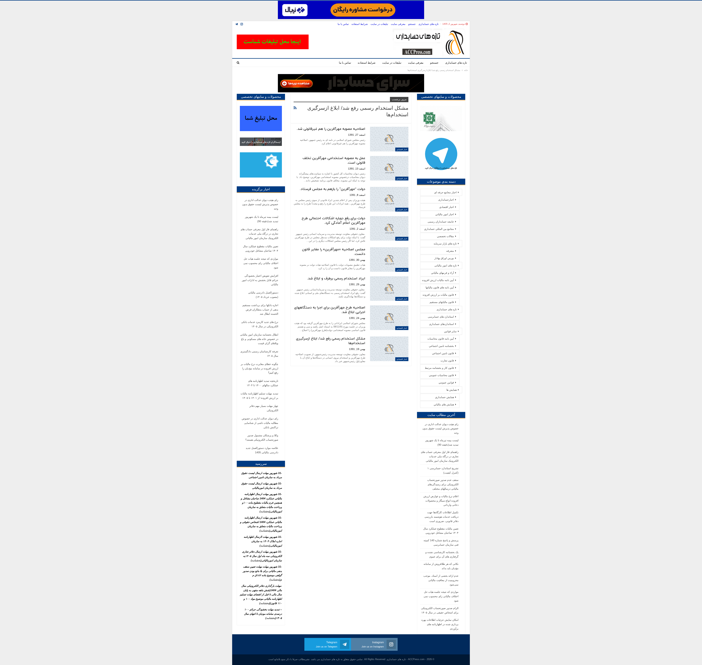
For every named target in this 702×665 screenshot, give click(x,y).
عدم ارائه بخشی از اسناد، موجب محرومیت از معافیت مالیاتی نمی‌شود (440, 580)
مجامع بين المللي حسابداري (439, 228)
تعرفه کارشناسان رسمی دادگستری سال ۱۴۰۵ (259, 353)
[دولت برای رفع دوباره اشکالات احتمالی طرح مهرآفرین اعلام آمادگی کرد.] (389, 228)
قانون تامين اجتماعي (443, 353)
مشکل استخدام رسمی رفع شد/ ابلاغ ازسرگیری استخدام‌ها (330, 341)
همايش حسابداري (444, 397)
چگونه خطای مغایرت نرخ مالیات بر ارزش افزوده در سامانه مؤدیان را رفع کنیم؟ (259, 368)
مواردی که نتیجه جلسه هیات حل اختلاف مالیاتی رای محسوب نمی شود (441, 596)
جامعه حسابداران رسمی (441, 221)
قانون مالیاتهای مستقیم (442, 302)
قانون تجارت (447, 360)
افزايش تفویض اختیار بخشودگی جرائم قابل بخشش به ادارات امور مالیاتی (260, 280)
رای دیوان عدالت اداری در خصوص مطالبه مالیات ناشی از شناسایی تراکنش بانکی (260, 423)
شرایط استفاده (360, 23)
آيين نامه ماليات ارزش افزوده (438, 280)
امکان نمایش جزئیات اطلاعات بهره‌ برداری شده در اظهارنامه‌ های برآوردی (439, 624)
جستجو (412, 23)
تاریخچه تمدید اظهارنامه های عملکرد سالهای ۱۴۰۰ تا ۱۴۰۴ (262, 383)
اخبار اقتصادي (402, 149)
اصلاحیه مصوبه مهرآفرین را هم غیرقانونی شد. (331, 129)
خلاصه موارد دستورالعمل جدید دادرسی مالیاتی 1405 (262, 450)
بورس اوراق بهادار (444, 258)
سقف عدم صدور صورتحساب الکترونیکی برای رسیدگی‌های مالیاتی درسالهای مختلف (442, 484)
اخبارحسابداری (446, 199)
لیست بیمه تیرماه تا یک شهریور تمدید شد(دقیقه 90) (261, 219)
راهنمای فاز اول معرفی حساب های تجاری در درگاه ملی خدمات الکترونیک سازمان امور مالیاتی (439, 456)
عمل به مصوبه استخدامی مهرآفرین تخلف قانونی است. (334, 160)
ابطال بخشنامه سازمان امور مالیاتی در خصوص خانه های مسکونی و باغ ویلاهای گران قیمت (259, 339)
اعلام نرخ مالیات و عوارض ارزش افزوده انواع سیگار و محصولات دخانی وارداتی (440, 500)
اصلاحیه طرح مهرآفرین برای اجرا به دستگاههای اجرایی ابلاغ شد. (329, 310)
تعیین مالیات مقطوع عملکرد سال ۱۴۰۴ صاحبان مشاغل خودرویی (260, 248)
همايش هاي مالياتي (444, 404)
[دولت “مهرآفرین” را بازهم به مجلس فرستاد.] (389, 199)
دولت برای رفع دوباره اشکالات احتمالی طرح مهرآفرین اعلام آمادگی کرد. (333, 220)
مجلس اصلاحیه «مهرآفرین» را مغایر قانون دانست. (333, 252)
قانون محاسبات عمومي (441, 375)
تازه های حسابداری (428, 23)
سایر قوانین (450, 331)
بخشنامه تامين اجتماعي (441, 345)
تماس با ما (343, 23)
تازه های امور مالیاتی (445, 265)
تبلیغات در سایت (379, 23)
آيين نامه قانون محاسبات (440, 338)
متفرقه (450, 250)
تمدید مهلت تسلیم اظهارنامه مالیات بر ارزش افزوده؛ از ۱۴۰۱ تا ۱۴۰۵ (259, 395)
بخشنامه (265, 511)
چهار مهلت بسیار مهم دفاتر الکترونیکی (263, 408)
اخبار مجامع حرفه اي (445, 192)
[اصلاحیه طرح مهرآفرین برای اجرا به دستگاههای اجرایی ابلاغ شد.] (389, 317)
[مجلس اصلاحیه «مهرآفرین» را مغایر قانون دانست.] (389, 259)
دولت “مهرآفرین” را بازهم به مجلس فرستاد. (332, 189)
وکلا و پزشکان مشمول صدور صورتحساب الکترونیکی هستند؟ (261, 437)
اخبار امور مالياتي (444, 214)
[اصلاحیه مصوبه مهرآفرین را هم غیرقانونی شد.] (389, 139)
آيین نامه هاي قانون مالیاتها (440, 287)
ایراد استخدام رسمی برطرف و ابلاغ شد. (336, 278)
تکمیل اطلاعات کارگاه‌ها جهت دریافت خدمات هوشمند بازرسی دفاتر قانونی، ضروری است (441, 517)
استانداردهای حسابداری (441, 324)
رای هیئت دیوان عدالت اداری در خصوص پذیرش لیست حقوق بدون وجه (440, 428)
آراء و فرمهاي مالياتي (442, 272)
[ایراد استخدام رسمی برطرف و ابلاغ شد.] (389, 288)
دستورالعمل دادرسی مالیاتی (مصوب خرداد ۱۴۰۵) (263, 294)
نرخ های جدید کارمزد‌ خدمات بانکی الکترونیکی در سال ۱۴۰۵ (259, 324)
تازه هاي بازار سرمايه (445, 243)
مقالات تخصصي (445, 236)
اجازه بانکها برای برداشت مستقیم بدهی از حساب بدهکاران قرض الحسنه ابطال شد (260, 309)
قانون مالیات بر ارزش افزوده (438, 294)
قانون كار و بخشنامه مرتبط (439, 367)
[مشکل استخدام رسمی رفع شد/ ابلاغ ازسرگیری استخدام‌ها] (389, 348)
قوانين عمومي (446, 382)
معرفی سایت (398, 23)
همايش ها (451, 389)
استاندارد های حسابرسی (441, 316)
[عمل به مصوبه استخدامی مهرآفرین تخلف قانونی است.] (389, 168)
